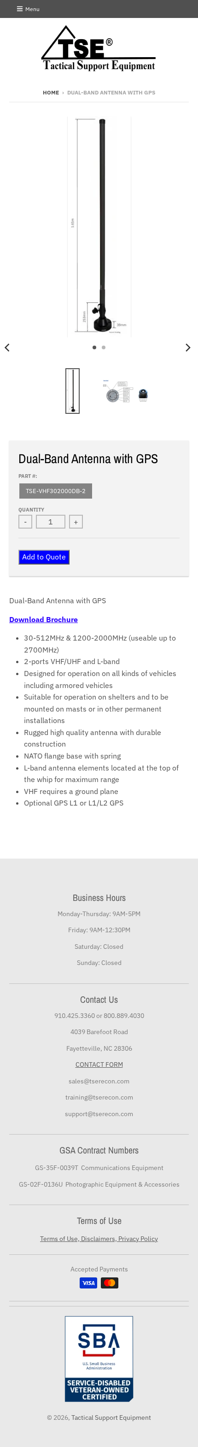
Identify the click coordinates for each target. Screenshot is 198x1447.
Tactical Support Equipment (111, 1417)
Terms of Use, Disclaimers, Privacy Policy (99, 1239)
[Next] (188, 347)
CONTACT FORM (99, 1064)
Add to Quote (44, 556)
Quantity (31, 509)
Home (51, 92)
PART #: (27, 476)
